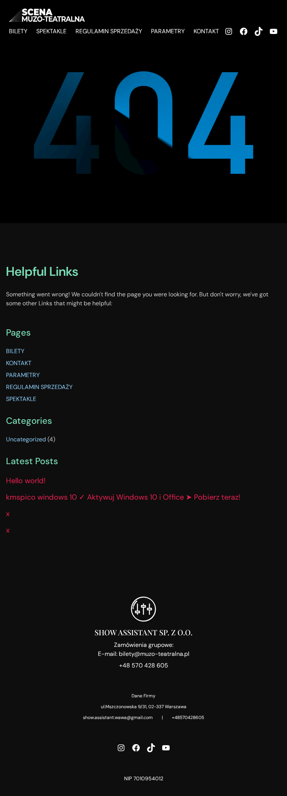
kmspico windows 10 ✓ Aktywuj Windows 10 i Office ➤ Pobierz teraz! (123, 497)
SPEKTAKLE (21, 399)
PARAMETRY (23, 375)
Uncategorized (26, 439)
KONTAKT (18, 363)
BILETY (15, 351)
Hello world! (26, 480)
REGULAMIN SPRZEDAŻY (39, 387)
